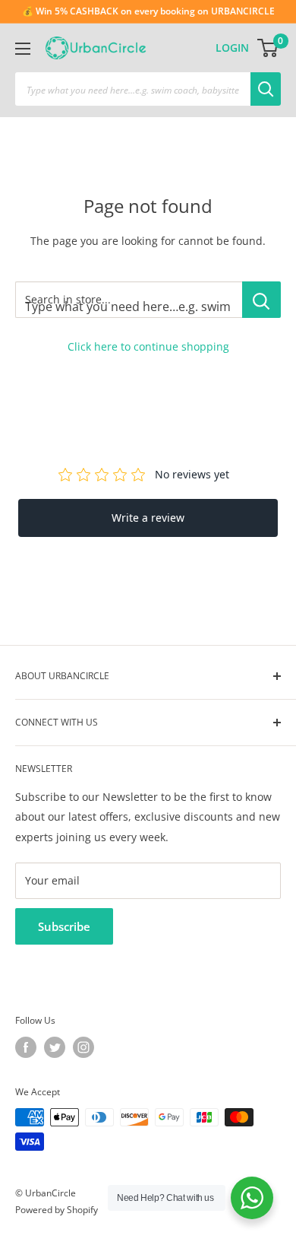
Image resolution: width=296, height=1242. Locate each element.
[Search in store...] (261, 299)
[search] (132, 89)
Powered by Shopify (56, 1209)
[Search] (265, 89)
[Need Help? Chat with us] (252, 1198)
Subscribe (64, 926)
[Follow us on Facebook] (25, 1047)
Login (232, 47)
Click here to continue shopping (148, 346)
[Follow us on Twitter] (54, 1047)
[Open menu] (22, 49)
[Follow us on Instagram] (83, 1047)
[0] (268, 48)
